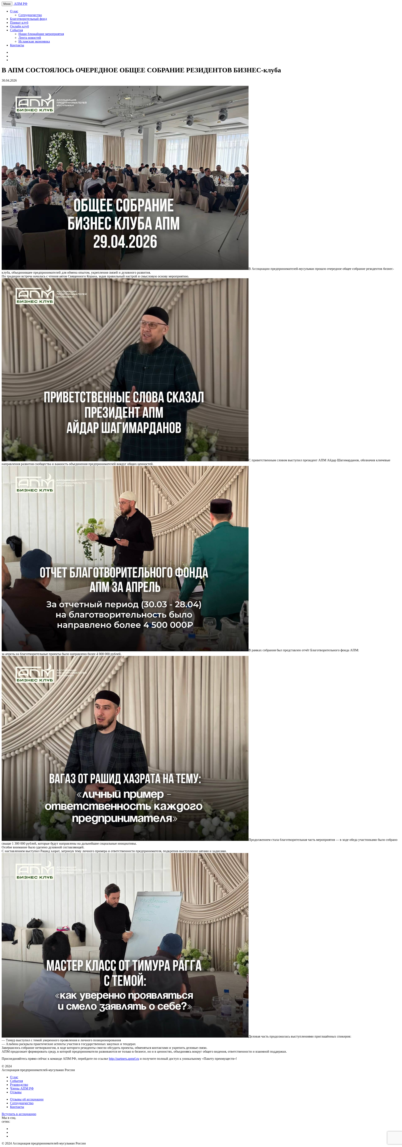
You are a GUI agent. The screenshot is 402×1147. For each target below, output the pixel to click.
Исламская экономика (34, 41)
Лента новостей (29, 37)
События (16, 30)
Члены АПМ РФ (22, 1088)
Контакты (17, 45)
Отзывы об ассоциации (27, 1099)
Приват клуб (19, 22)
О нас (14, 11)
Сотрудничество (30, 15)
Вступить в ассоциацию (19, 1114)
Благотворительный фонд (28, 19)
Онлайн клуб (19, 26)
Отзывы (16, 1092)
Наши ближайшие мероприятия (41, 34)
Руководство (19, 1084)
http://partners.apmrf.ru (124, 1058)
